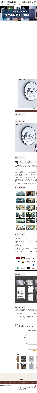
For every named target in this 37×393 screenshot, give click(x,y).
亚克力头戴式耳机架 (21, 363)
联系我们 (32, 382)
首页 (2, 4)
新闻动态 (26, 4)
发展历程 (14, 4)
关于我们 (8, 4)
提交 (34, 350)
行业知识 (33, 4)
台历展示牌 (29, 363)
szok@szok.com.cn (21, 325)
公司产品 (20, 4)
